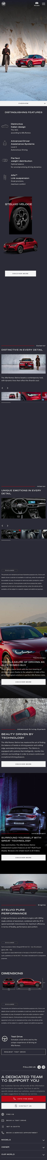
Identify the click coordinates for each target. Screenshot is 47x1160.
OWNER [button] (5, 1147)
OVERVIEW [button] (23, 103)
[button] (43, 4)
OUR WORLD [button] (8, 1154)
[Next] (7, 388)
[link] (20, 273)
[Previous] (2, 388)
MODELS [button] (6, 1140)
